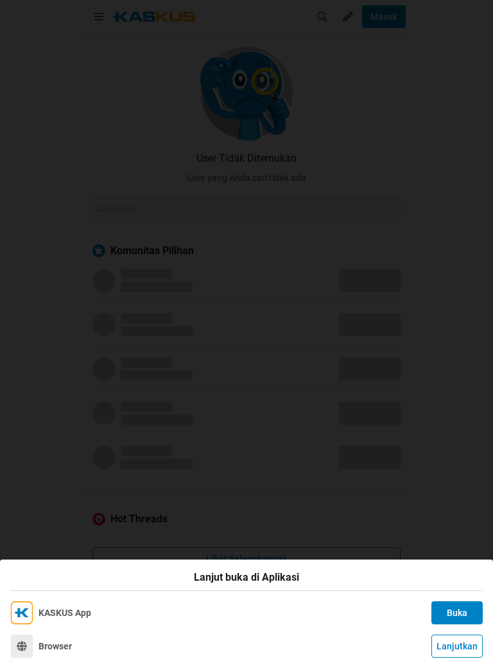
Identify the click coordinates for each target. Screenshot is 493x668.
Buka (457, 613)
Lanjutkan (457, 646)
